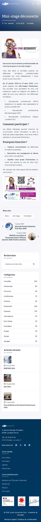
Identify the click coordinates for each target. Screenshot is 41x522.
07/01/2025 (20, 23)
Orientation (28, 216)
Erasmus (7, 301)
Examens (7, 311)
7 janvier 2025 (19, 224)
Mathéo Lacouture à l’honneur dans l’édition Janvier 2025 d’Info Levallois (14, 237)
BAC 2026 (7, 387)
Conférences (8, 296)
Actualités (30, 23)
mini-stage (16, 216)
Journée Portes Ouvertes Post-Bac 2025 (25, 227)
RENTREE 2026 (9, 368)
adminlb (9, 23)
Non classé (8, 321)
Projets (6, 331)
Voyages (7, 341)
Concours (7, 291)
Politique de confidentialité (27, 519)
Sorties (6, 336)
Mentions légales (10, 519)
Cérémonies (8, 286)
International (8, 316)
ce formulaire (8, 132)
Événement (8, 306)
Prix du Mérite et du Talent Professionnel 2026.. (19, 406)
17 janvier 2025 (21, 233)
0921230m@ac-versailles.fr (11, 440)
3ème (7, 216)
